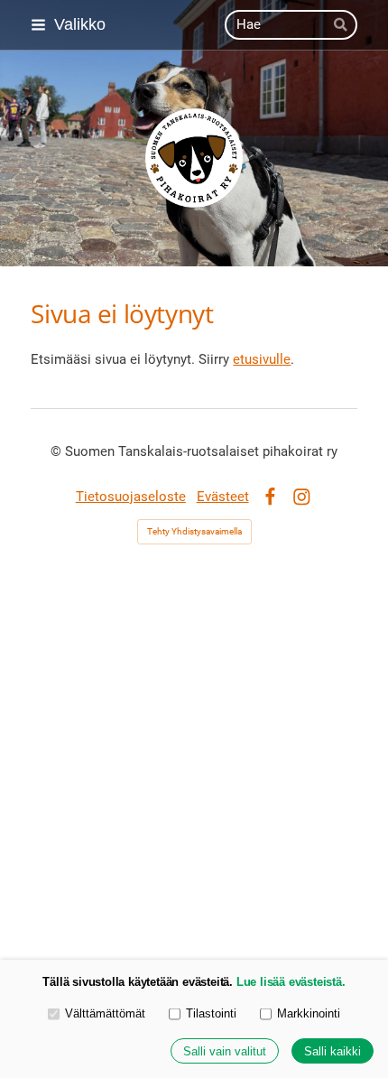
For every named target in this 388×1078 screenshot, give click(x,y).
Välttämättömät (105, 1013)
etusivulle (262, 359)
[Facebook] (270, 497)
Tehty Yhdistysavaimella (194, 531)
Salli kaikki (332, 1051)
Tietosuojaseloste (131, 496)
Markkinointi (308, 1013)
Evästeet (223, 496)
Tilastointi (211, 1013)
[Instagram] (301, 497)
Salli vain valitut (224, 1051)
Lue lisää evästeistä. (291, 982)
